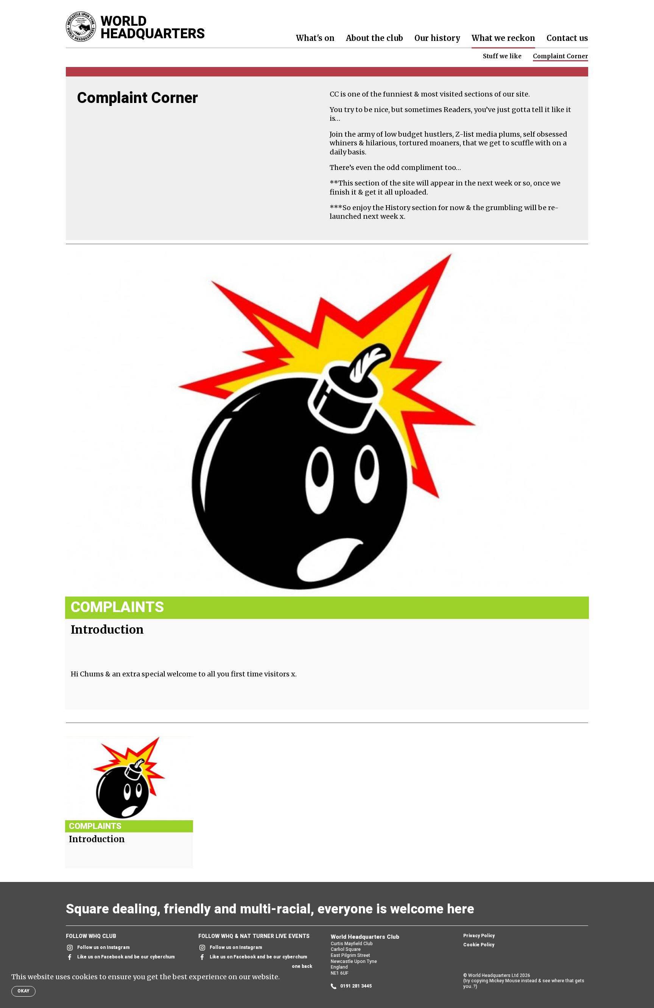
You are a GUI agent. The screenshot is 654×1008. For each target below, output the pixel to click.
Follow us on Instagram (103, 947)
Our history (437, 38)
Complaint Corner (560, 56)
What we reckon (503, 38)
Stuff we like (502, 56)
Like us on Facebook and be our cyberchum (126, 957)
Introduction (107, 630)
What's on (315, 38)
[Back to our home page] (135, 26)
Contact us (567, 38)
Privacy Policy (479, 936)
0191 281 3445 (356, 986)
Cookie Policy (478, 945)
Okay (23, 991)
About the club (374, 38)
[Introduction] (327, 423)
